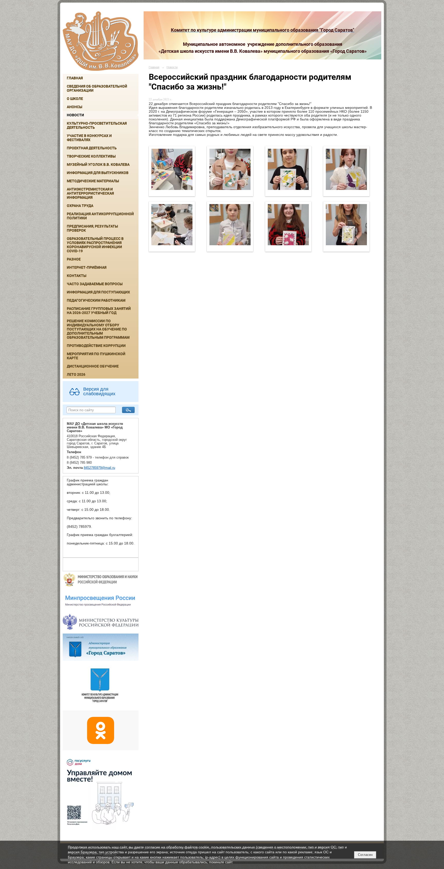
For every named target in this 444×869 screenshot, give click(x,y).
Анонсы (74, 107)
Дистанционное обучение (93, 366)
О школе (75, 98)
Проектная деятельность (92, 148)
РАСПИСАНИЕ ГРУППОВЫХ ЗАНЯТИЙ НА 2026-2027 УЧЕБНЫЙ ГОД (99, 310)
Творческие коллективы (91, 156)
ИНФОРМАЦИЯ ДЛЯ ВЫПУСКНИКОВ (97, 173)
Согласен (365, 855)
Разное (74, 259)
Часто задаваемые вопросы (95, 284)
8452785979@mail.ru (99, 468)
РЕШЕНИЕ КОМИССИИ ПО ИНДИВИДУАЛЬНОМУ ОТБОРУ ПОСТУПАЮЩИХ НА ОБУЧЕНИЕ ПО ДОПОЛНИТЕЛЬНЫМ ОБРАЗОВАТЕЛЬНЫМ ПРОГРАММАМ (98, 329)
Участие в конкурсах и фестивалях (89, 138)
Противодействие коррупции (96, 346)
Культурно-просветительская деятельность (97, 125)
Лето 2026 (76, 374)
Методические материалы (93, 181)
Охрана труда (80, 206)
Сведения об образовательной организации (97, 88)
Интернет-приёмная (86, 267)
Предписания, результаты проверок (92, 228)
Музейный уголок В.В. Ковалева (98, 164)
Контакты (76, 276)
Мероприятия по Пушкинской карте (96, 356)
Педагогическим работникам (96, 300)
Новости (75, 115)
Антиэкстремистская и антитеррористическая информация (90, 193)
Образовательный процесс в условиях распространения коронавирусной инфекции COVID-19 (95, 244)
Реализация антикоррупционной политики (100, 216)
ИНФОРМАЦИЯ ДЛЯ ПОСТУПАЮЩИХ (98, 292)
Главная (75, 78)
